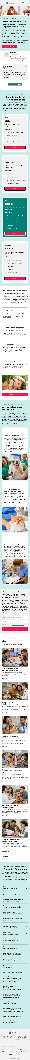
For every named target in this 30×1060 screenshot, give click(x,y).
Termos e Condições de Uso (22, 1049)
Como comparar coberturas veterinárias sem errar (11, 840)
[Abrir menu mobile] (23, 3)
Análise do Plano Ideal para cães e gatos (10, 806)
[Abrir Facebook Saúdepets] (14, 1043)
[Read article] (15, 657)
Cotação (14, 147)
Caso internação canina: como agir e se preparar (10, 669)
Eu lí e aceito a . (14, 625)
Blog (10, 1049)
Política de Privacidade (18, 625)
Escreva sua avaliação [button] (18, 60)
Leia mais (4, 678)
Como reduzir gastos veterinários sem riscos (10, 703)
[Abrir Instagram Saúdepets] (16, 1043)
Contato (11, 1051)
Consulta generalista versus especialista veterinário (12, 771)
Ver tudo (5, 856)
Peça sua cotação (9, 46)
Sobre (10, 1054)
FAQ (3, 1051)
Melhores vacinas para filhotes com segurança (10, 737)
